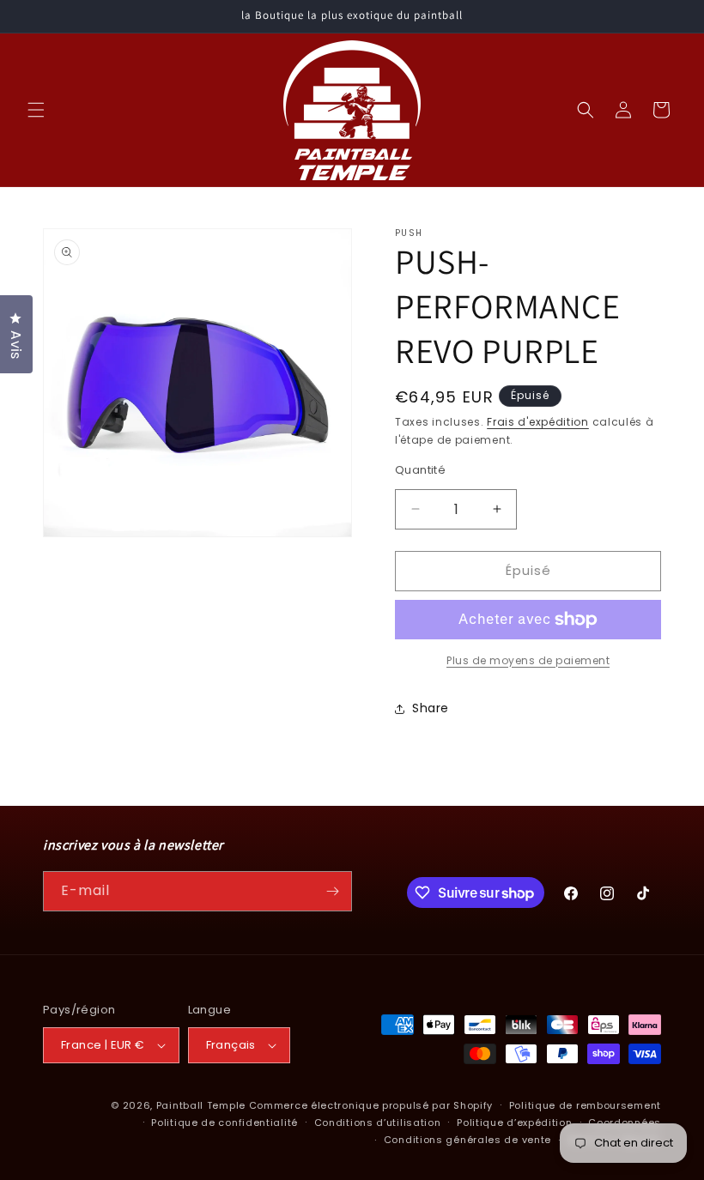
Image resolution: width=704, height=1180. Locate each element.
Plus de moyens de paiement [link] (528, 660)
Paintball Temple (201, 1105)
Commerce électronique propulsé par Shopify (371, 1105)
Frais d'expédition (538, 422)
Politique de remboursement (585, 1105)
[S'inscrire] (332, 891)
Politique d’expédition (514, 1122)
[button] (36, 110)
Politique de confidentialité (224, 1122)
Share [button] (430, 708)
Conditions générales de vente (467, 1140)
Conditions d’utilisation (377, 1122)
